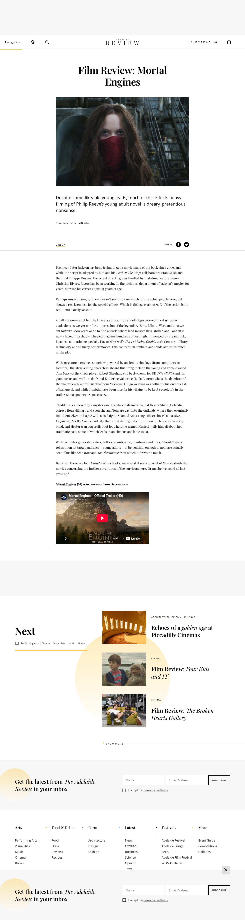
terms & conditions (156, 790)
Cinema (61, 244)
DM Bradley (83, 223)
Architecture (160, 617)
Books (81, 643)
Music (71, 643)
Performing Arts (30, 643)
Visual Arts (59, 643)
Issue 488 (189, 617)
